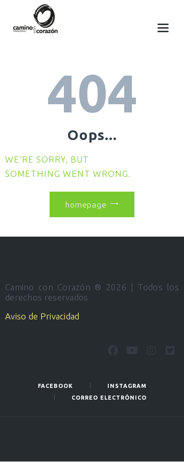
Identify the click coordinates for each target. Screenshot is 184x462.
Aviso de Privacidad (42, 316)
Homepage (85, 204)
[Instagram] (151, 350)
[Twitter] (170, 350)
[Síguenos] (113, 350)
